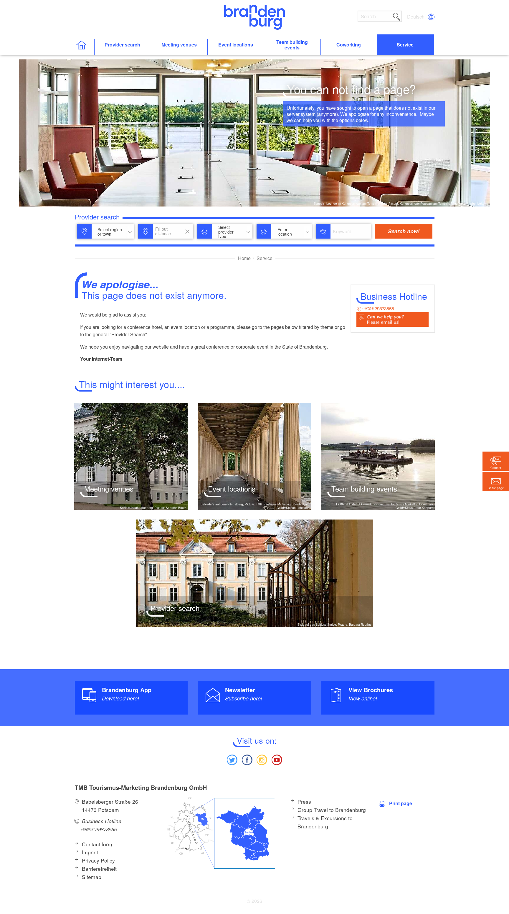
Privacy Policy (98, 860)
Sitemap (91, 876)
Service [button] (405, 45)
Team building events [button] (292, 45)
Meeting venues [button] (179, 45)
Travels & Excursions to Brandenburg (325, 822)
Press (304, 801)
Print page (400, 803)
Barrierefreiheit (99, 868)
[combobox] (113, 232)
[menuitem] (416, 16)
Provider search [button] (122, 45)
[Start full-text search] (396, 15)
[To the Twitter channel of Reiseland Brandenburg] (232, 759)
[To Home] (84, 47)
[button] (495, 481)
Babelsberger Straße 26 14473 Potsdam (110, 805)
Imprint (90, 852)
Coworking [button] (348, 45)
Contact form (97, 844)
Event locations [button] (235, 45)
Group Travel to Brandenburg (332, 809)
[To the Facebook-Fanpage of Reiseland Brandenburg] (247, 759)
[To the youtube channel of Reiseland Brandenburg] (276, 759)
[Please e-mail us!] (392, 318)
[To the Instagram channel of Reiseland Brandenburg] (261, 759)
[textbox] (108, 232)
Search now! (403, 231)
